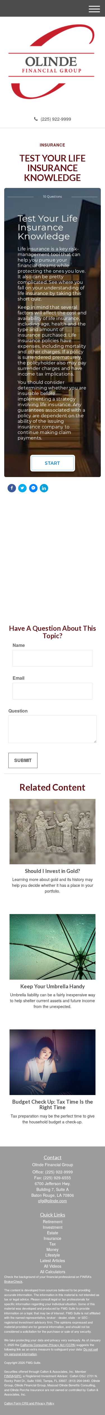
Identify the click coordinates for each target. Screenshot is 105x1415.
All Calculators (52, 1271)
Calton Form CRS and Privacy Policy (29, 1403)
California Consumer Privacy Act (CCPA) (48, 1344)
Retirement (52, 1221)
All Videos (52, 1266)
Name (19, 645)
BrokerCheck (13, 1281)
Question (18, 711)
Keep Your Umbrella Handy (52, 986)
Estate (52, 1232)
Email (18, 678)
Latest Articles (52, 1260)
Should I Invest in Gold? (52, 871)
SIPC (17, 1376)
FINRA (8, 1376)
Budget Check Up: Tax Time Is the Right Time (52, 1105)
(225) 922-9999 (56, 119)
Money (52, 1249)
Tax (52, 1244)
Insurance (52, 1238)
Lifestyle (52, 1255)
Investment (52, 1227)
